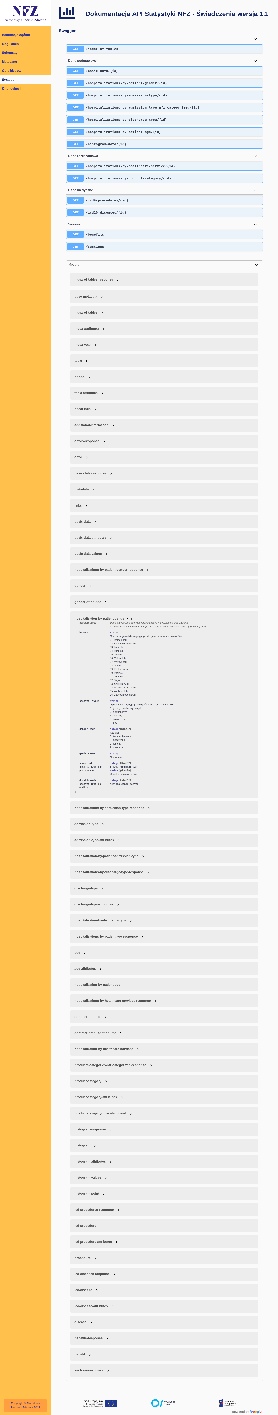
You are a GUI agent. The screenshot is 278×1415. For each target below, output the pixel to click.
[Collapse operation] (255, 39)
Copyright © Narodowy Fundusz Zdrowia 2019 (25, 1405)
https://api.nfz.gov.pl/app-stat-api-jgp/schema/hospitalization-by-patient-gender (163, 626)
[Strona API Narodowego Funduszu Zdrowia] (25, 13)
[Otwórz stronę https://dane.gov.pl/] (163, 1403)
